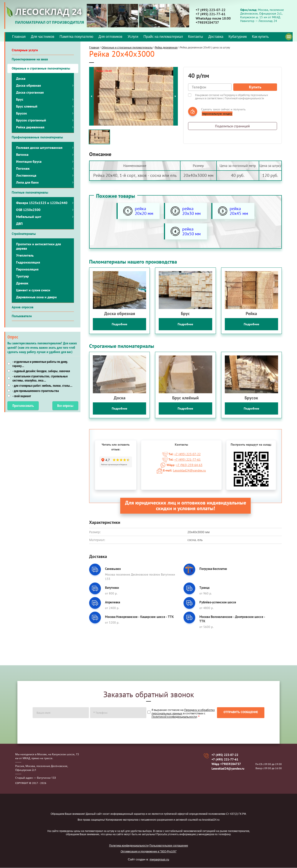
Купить (255, 87)
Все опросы (65, 405)
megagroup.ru (159, 859)
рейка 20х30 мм (191, 211)
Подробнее (119, 324)
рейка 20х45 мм (239, 211)
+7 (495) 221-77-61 (210, 14)
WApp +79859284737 (226, 764)
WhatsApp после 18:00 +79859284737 (213, 20)
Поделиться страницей (232, 126)
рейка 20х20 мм (144, 211)
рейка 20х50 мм (191, 231)
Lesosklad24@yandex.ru (189, 470)
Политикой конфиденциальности (244, 98)
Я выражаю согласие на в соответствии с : (183, 713)
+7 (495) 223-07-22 (210, 10)
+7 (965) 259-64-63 (189, 465)
